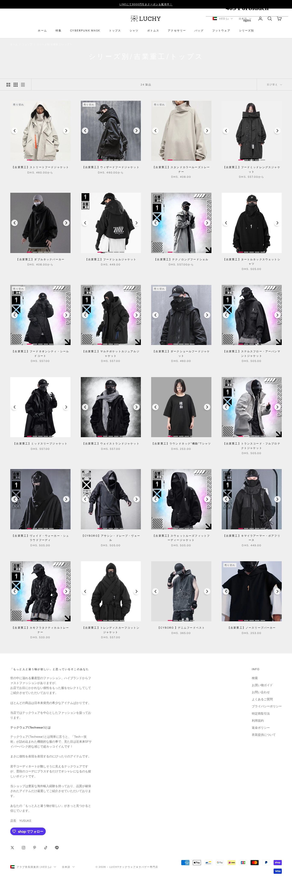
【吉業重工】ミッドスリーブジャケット (40, 443)
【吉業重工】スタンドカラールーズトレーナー (181, 169)
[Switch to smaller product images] (16, 84)
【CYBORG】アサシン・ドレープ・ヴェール (110, 538)
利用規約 (258, 721)
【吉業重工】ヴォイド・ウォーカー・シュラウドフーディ (40, 538)
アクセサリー (177, 30)
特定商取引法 (261, 713)
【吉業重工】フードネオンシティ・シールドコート (40, 353)
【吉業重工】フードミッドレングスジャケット (251, 169)
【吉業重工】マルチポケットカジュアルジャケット (111, 353)
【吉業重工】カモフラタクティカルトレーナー (40, 630)
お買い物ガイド (262, 685)
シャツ (134, 30)
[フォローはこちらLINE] (57, 848)
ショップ (27, 44)
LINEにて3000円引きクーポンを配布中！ (146, 4)
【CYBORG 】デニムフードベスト (181, 627)
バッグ (199, 30)
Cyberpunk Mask (85, 30)
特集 (59, 30)
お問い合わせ (261, 692)
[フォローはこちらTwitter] (12, 848)
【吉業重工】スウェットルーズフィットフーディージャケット (181, 538)
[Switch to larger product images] (8, 84)
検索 (255, 678)
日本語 (66, 866)
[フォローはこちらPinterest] (34, 848)
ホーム (42, 30)
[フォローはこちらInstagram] (23, 848)
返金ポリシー (261, 728)
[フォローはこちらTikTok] (46, 848)
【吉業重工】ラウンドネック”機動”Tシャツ (181, 443)
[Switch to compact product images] (23, 84)
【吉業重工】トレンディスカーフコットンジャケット (111, 630)
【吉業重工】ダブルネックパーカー (40, 259)
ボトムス (153, 30)
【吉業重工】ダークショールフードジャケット (181, 353)
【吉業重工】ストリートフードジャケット (40, 167)
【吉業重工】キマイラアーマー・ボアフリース (251, 538)
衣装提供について (264, 735)
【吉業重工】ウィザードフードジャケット (111, 167)
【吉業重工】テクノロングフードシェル (181, 259)
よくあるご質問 (262, 699)
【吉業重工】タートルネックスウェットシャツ (251, 261)
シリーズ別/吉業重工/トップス (54, 44)
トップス (115, 30)
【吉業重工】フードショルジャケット (111, 259)
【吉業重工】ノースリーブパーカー (251, 627)
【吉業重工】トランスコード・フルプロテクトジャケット (251, 445)
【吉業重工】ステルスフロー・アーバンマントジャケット (251, 353)
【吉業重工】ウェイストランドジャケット (111, 443)
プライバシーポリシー (267, 706)
